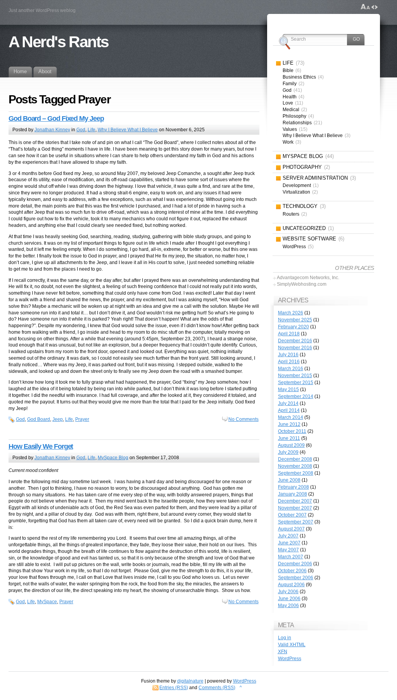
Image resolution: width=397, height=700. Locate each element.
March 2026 (290, 313)
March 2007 (290, 556)
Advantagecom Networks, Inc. (308, 277)
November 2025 (295, 320)
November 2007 (295, 508)
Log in (284, 637)
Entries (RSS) (173, 687)
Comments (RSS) (216, 687)
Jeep (57, 419)
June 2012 (289, 424)
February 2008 (293, 487)
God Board (38, 419)
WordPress (289, 658)
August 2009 (291, 445)
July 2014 (288, 403)
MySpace (47, 601)
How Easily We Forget (41, 446)
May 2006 (288, 605)
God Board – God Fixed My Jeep (56, 118)
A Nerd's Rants (59, 42)
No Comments (243, 419)
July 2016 (288, 354)
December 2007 (295, 501)
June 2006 (289, 598)
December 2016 (295, 340)
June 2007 (289, 543)
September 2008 (295, 473)
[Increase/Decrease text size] (365, 7)
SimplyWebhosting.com (301, 284)
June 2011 (289, 438)
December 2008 (295, 459)
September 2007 (295, 522)
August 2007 (291, 529)
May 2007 (288, 549)
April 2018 (289, 333)
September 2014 (295, 396)
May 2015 (288, 389)
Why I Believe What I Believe (128, 129)
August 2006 (291, 584)
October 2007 (292, 515)
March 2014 (290, 417)
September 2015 (295, 382)
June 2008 (289, 480)
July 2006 (288, 591)
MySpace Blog (113, 457)
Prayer (82, 419)
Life (91, 129)
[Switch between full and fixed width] (374, 7)
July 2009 (288, 452)
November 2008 (295, 466)
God (80, 129)
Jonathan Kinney (52, 129)
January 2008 (292, 494)
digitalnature (190, 681)
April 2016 (289, 361)
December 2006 (295, 563)
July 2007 (288, 536)
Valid (292, 644)
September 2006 (295, 577)
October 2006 (292, 570)
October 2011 (292, 431)
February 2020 (293, 326)
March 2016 (290, 368)
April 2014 (289, 410)
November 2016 (295, 347)
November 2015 (295, 375)
